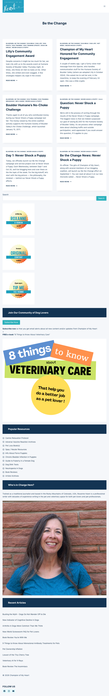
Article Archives (12, 476)
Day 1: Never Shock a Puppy (26, 155)
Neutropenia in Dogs (14, 468)
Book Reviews (11, 472)
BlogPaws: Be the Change (16, 43)
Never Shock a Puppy (20, 47)
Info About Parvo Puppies (16, 453)
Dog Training (17, 45)
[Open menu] (104, 6)
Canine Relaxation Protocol (16, 438)
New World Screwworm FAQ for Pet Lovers (21, 632)
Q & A (101, 99)
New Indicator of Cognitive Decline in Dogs (21, 620)
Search (6, 195)
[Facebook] (4, 691)
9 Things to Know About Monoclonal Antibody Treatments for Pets (31, 643)
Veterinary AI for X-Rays (13, 661)
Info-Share (20, 101)
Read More (11, 80)
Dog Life (39, 43)
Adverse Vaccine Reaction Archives (20, 442)
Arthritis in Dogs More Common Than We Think (23, 626)
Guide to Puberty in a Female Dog (19, 461)
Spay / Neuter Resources (16, 449)
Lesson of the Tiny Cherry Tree (16, 655)
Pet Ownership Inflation (12, 649)
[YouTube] (13, 691)
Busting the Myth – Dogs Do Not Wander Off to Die (24, 614)
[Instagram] (9, 691)
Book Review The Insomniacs (15, 666)
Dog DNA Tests (12, 464)
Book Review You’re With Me (15, 637)
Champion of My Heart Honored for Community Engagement (77, 54)
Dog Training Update (32, 45)
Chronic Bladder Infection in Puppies (20, 457)
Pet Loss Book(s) (12, 446)
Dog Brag (30, 43)
